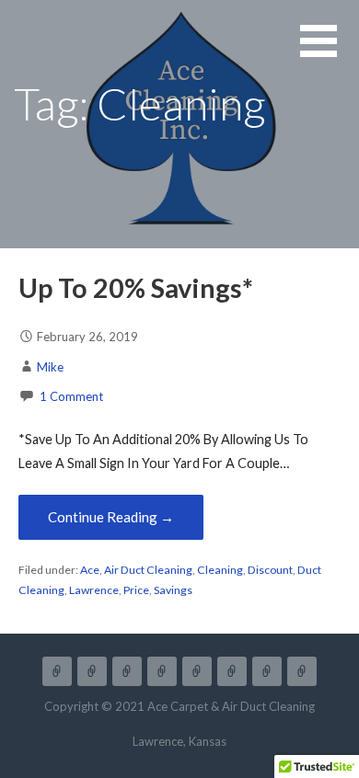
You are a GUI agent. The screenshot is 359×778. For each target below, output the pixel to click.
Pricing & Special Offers (127, 671)
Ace (89, 570)
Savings (173, 590)
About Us (197, 671)
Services (92, 671)
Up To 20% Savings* (135, 287)
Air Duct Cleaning (148, 570)
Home (57, 671)
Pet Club (162, 671)
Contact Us (302, 671)
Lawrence (94, 590)
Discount (270, 570)
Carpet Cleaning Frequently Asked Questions (232, 671)
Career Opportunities (267, 671)
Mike (50, 367)
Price (136, 590)
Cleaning (220, 570)
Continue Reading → (111, 517)
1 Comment (71, 396)
